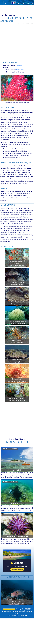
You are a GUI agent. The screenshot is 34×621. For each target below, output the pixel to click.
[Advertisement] (17, 41)
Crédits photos (11, 615)
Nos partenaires (22, 615)
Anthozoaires (20, 70)
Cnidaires (19, 65)
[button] (13, 2)
